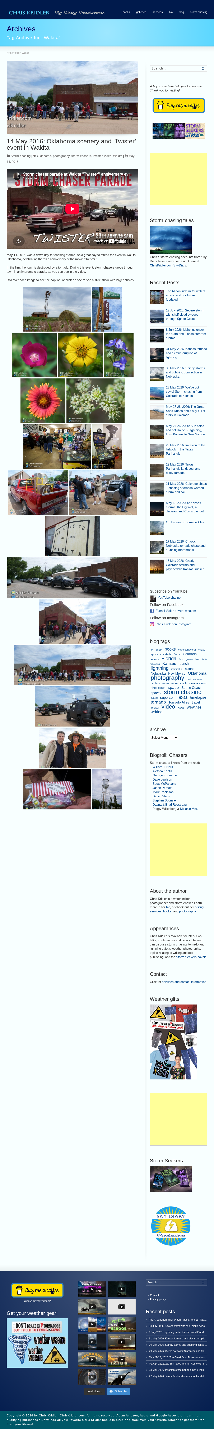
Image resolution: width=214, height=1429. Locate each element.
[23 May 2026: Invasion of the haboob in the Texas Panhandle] (157, 451)
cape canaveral (187, 649)
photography (61, 156)
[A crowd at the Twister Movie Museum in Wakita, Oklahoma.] (57, 447)
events (155, 659)
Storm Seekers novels (191, 957)
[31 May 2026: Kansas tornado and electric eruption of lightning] (157, 355)
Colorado (190, 654)
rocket (165, 683)
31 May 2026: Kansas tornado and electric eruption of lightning (186, 353)
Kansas (169, 663)
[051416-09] (106, 447)
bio (171, 12)
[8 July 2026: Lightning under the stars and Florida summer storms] (157, 335)
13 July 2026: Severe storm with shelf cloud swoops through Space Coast (185, 314)
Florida (168, 658)
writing (157, 712)
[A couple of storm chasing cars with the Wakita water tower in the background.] (72, 706)
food (181, 659)
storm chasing (198, 12)
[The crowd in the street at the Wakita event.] (73, 665)
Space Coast (191, 687)
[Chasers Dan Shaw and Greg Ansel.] (72, 748)
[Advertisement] (178, 179)
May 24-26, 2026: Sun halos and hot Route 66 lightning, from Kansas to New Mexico (185, 430)
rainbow (155, 683)
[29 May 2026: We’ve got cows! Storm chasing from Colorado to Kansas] (157, 393)
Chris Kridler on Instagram (173, 624)
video (107, 156)
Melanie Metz (189, 808)
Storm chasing (21, 156)
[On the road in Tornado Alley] (157, 528)
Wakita (117, 156)
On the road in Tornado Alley (185, 522)
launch (184, 663)
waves (181, 707)
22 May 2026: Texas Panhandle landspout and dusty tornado (183, 469)
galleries (141, 12)
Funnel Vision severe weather (176, 610)
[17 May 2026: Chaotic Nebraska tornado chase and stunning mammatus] (157, 547)
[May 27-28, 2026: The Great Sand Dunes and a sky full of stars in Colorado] (157, 412)
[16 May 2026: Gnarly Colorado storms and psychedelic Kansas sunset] (157, 567)
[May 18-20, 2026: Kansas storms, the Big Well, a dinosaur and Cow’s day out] (157, 509)
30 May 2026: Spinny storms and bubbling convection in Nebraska (185, 372)
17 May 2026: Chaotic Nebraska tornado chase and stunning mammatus (185, 546)
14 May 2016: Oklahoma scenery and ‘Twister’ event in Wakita (71, 144)
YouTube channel (169, 597)
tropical (155, 707)
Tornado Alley (178, 702)
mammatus (176, 669)
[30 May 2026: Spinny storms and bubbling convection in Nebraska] (157, 374)
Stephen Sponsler (165, 800)
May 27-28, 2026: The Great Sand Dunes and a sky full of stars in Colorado (185, 411)
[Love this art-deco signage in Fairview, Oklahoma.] (106, 309)
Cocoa (177, 654)
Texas (182, 697)
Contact (154, 1295)
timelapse (198, 697)
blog (181, 12)
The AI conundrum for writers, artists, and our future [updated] (186, 295)
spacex (156, 693)
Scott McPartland (164, 783)
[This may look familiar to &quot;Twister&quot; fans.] (72, 536)
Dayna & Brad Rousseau (170, 804)
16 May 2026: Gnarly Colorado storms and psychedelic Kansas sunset (185, 565)
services (158, 12)
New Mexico (176, 673)
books (126, 12)
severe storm (197, 683)
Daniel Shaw (161, 796)
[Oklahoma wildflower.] (34, 355)
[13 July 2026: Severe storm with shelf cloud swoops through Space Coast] (157, 316)
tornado (158, 702)
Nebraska (158, 673)
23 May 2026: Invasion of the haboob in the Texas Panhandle (185, 449)
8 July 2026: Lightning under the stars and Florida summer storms (186, 334)
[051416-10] (38, 493)
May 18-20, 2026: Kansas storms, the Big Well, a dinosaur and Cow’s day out (185, 507)
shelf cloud (158, 687)
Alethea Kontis (162, 771)
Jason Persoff (162, 788)
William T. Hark (163, 767)
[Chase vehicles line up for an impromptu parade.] (72, 577)
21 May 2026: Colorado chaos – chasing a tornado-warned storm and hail (186, 488)
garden (189, 659)
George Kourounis (165, 775)
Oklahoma (44, 156)
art (152, 649)
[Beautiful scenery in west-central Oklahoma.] (57, 309)
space (173, 687)
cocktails (165, 654)
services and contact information (184, 982)
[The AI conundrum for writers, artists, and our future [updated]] (157, 297)
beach (159, 649)
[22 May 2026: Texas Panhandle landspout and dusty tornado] (157, 470)
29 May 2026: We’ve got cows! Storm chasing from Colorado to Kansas (184, 391)
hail (197, 659)
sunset (154, 698)
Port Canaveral (194, 679)
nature (189, 668)
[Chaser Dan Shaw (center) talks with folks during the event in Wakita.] (103, 493)
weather (194, 707)
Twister (97, 156)
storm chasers (81, 156)
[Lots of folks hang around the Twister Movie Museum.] (72, 621)
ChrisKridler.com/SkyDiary (168, 265)
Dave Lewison (162, 779)
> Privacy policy (157, 1299)
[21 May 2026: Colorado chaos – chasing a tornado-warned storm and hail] (157, 489)
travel (196, 702)
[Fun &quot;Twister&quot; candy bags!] (57, 789)
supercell (167, 697)
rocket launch (179, 683)
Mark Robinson (163, 792)
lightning (160, 668)
